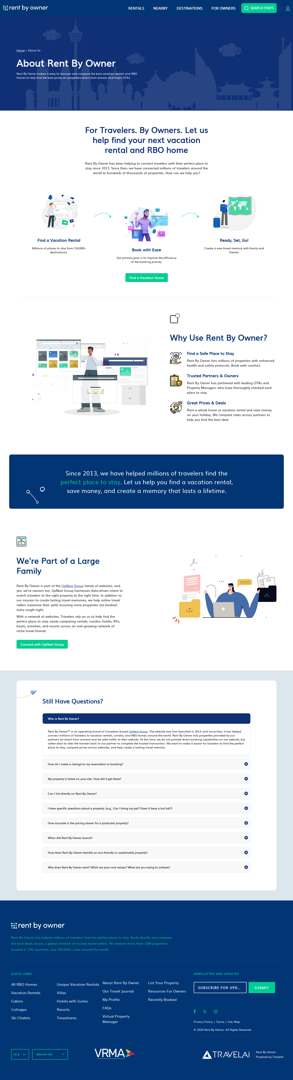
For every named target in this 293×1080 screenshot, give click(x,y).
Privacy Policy (203, 1022)
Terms (220, 1022)
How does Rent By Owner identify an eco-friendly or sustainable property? (98, 852)
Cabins (17, 1001)
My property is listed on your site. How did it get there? (84, 779)
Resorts (63, 1009)
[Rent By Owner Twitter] (205, 1012)
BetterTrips (121, 861)
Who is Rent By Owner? (63, 719)
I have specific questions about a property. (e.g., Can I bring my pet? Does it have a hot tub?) (110, 808)
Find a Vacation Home (146, 277)
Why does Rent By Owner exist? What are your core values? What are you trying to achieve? (109, 867)
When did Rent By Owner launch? (70, 838)
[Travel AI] (225, 1054)
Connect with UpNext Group (42, 644)
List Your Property (163, 982)
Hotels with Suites (72, 1001)
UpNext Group (73, 585)
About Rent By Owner (120, 982)
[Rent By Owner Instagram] (216, 1012)
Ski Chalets (20, 1017)
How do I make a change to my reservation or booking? (85, 764)
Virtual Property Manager (116, 1018)
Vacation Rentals (25, 992)
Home (21, 50)
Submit (262, 987)
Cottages (19, 1009)
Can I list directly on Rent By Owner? (72, 793)
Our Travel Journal (118, 991)
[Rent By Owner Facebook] (195, 1012)
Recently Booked (162, 999)
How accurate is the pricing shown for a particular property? (88, 823)
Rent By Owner (214, 1030)
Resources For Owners (167, 991)
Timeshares (67, 1017)
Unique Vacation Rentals (78, 984)
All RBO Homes (24, 984)
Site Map (234, 1022)
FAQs (106, 1007)
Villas (61, 992)
